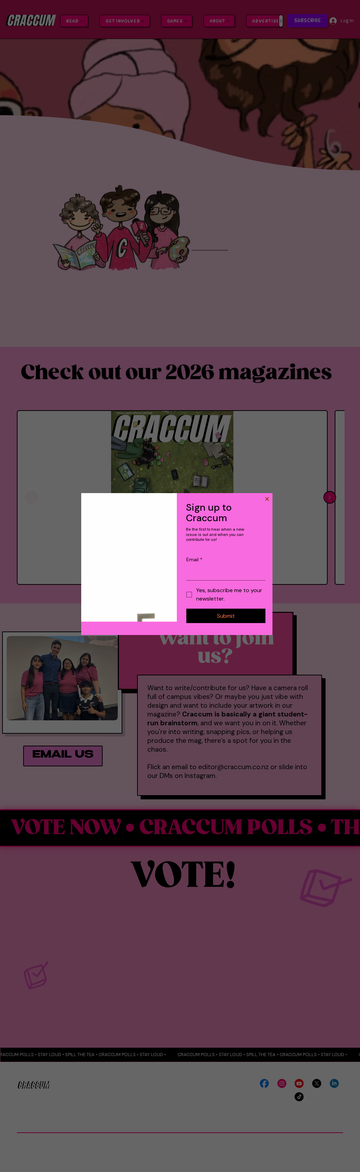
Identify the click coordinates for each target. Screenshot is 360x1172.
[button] (267, 499)
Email (194, 559)
